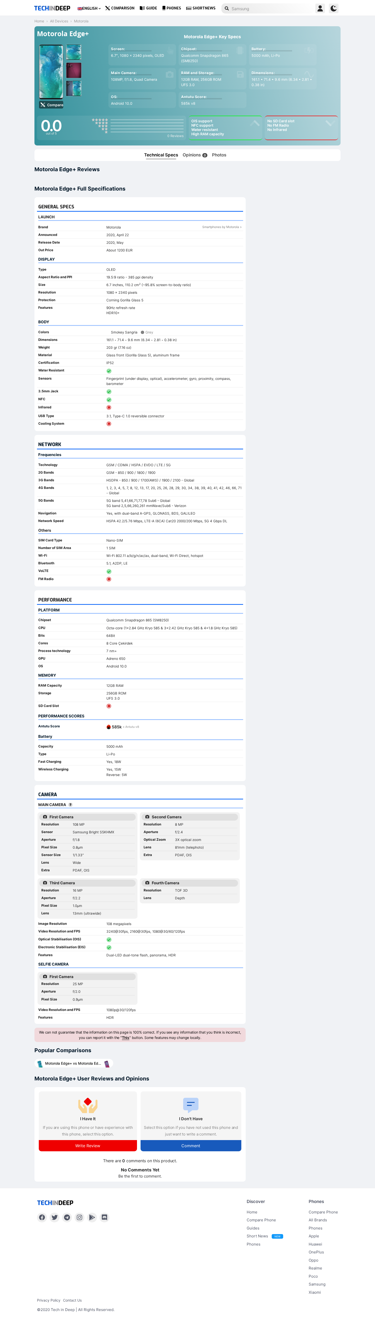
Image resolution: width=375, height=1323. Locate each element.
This (125, 1037)
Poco (313, 1276)
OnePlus (316, 1252)
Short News (263, 1236)
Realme (315, 1268)
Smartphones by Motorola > (222, 227)
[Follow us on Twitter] (54, 1217)
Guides (253, 1228)
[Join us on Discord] (104, 1217)
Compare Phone (261, 1220)
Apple (314, 1236)
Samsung (317, 1284)
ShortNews (204, 8)
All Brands (318, 1220)
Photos (219, 154)
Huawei (315, 1244)
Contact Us (72, 1300)
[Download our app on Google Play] (92, 1217)
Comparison (122, 8)
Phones (174, 8)
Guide (151, 8)
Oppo (313, 1260)
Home (252, 1212)
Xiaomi (315, 1292)
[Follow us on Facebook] (42, 1217)
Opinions (194, 154)
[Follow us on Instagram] (79, 1217)
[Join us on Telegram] (67, 1217)
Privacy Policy (48, 1300)
